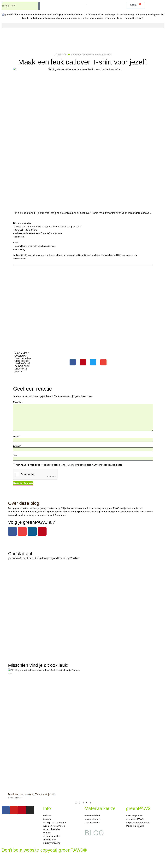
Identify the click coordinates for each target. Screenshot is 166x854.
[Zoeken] (39, 6)
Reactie (17, 402)
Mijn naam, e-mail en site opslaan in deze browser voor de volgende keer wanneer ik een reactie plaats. (69, 465)
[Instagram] (32, 531)
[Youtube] (22, 531)
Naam (17, 436)
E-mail (17, 446)
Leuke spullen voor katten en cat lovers (91, 54)
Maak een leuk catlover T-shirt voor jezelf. (31, 794)
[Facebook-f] (12, 531)
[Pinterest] (42, 531)
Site (15, 455)
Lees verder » (15, 797)
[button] (83, 25)
